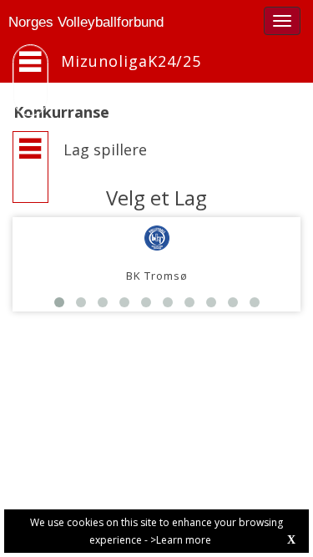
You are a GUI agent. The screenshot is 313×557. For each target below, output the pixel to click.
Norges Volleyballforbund (86, 22)
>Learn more (180, 540)
